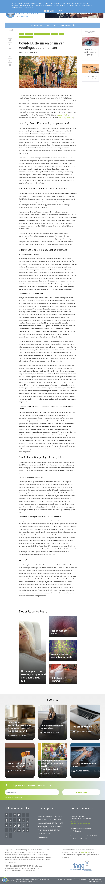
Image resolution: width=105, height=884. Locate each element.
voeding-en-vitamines (26, 36)
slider (61, 33)
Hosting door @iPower (94, 879)
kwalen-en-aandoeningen (42, 33)
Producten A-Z (51, 25)
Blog (60, 25)
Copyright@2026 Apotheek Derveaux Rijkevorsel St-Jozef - (33, 879)
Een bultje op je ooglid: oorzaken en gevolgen (90, 52)
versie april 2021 (61, 115)
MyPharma (75, 879)
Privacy (30, 881)
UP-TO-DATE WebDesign (95, 881)
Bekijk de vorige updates (13, 797)
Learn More (49, 11)
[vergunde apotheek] (81, 866)
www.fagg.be (85, 852)
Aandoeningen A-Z (37, 25)
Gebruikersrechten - (22, 881)
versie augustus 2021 (66, 118)
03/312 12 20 (23, 16)
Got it (59, 11)
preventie (54, 33)
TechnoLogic (84, 879)
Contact (68, 25)
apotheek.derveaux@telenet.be (80, 823)
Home (21, 33)
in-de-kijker (29, 33)
